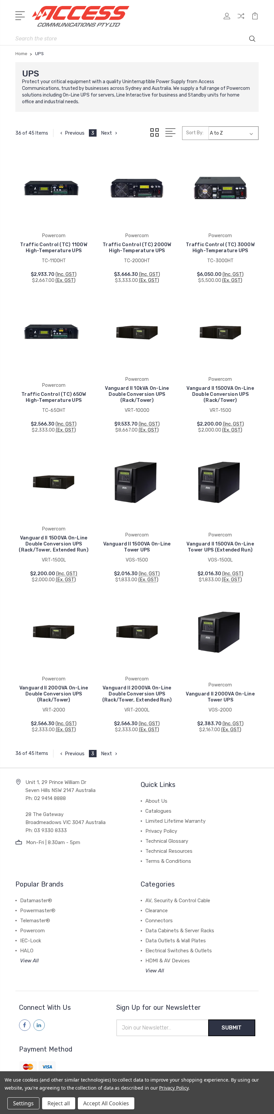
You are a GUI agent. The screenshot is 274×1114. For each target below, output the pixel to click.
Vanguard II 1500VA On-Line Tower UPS (137, 547)
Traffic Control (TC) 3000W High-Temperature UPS (220, 248)
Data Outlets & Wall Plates (175, 941)
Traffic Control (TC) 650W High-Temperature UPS (53, 397)
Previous (75, 133)
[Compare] (241, 20)
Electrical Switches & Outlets (178, 951)
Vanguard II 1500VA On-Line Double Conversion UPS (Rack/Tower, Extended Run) (54, 544)
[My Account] (227, 20)
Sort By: (194, 133)
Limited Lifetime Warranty (175, 821)
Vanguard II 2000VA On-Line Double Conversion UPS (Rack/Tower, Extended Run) (137, 694)
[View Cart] (255, 20)
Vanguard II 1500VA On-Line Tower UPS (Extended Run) (220, 547)
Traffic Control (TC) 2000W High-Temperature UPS (137, 248)
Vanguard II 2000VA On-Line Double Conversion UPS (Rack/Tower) (53, 694)
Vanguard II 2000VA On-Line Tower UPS (220, 697)
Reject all (58, 1103)
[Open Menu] (21, 15)
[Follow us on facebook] (24, 1025)
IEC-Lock (30, 941)
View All (29, 961)
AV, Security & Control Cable (177, 901)
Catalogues (158, 811)
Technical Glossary (166, 841)
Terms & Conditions (168, 861)
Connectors (159, 921)
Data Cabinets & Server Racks (179, 931)
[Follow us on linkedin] (39, 1025)
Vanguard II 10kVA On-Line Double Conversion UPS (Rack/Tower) (137, 394)
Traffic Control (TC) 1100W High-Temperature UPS (53, 248)
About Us (156, 801)
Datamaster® (36, 901)
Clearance (156, 911)
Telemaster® (35, 921)
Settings (23, 1103)
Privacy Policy (161, 831)
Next (106, 133)
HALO (26, 951)
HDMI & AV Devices (167, 961)
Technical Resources (168, 851)
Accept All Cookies (106, 1103)
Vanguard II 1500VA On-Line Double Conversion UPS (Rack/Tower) (220, 394)
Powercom (32, 931)
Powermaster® (37, 911)
